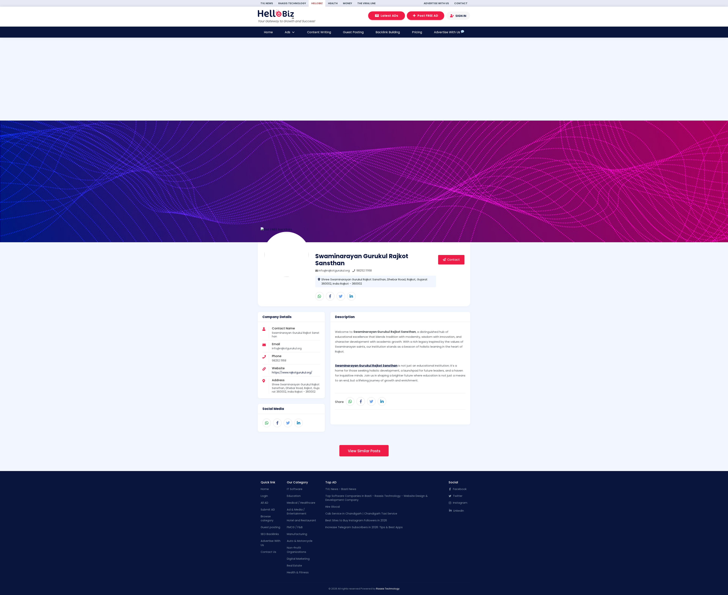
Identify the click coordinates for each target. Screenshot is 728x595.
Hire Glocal (332, 507)
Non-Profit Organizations (296, 550)
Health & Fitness (298, 572)
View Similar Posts (364, 451)
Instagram (459, 503)
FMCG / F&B (295, 527)
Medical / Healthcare (301, 503)
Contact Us (268, 552)
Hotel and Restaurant (301, 520)
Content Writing (319, 32)
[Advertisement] (223, 95)
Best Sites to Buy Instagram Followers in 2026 (356, 520)
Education (294, 496)
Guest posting (270, 527)
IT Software (294, 489)
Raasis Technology (292, 3)
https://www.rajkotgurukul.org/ (292, 372)
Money (347, 3)
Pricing (417, 32)
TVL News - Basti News (340, 489)
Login (264, 496)
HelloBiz (317, 3)
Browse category (267, 518)
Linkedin (458, 511)
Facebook (459, 489)
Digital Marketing (298, 559)
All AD (264, 503)
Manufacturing (297, 534)
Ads (288, 32)
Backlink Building (388, 32)
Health (333, 3)
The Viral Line (366, 3)
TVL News (266, 3)
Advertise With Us (436, 3)
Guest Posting (353, 32)
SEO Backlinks (270, 534)
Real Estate (294, 565)
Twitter (457, 496)
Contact (461, 3)
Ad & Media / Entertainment (296, 512)
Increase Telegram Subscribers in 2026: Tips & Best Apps (364, 527)
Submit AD (268, 509)
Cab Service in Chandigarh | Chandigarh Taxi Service (361, 513)
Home (268, 32)
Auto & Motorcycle (299, 541)
